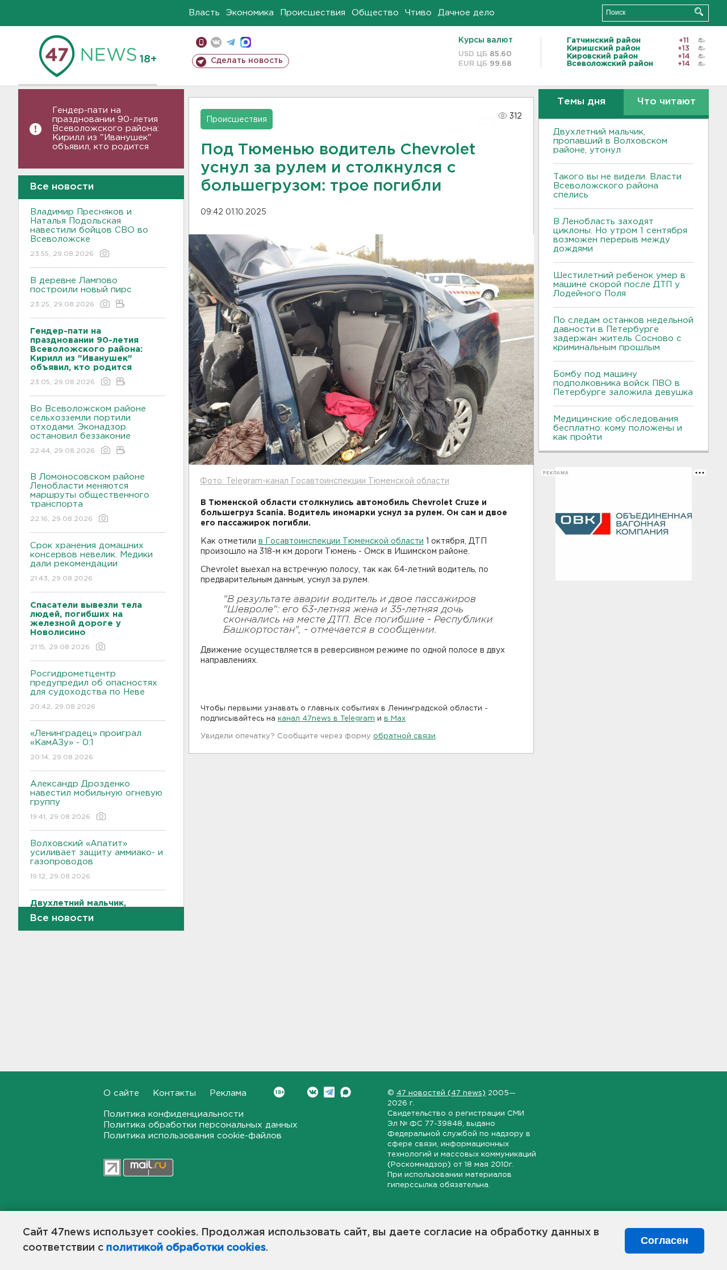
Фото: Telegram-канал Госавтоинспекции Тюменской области (324, 481)
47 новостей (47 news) (441, 1093)
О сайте (121, 1093)
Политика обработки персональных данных (200, 1125)
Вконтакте (312, 1092)
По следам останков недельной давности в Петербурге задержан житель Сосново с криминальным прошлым (623, 334)
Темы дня (581, 102)
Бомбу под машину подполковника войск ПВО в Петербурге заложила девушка (623, 383)
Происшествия (312, 12)
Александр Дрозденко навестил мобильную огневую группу (96, 800)
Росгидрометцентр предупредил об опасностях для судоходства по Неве (93, 690)
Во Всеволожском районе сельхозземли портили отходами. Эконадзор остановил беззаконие (88, 429)
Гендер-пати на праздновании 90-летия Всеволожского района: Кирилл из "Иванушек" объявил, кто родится (105, 128)
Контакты (174, 1093)
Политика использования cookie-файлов (192, 1135)
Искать (699, 11)
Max (345, 1092)
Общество (375, 12)
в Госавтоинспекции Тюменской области (341, 541)
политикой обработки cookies (186, 1247)
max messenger (245, 42)
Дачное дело (466, 12)
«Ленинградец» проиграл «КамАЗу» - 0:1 (85, 745)
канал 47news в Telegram (326, 719)
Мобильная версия (201, 42)
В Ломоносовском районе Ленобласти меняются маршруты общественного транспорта (89, 497)
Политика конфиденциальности (173, 1114)
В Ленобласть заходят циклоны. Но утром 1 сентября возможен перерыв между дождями (620, 235)
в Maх (395, 719)
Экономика (250, 12)
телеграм (230, 42)
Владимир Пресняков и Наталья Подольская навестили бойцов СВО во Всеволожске (89, 232)
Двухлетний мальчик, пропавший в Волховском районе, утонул (610, 141)
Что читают (666, 102)
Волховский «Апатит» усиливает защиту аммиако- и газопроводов (96, 860)
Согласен (664, 1240)
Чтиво (418, 12)
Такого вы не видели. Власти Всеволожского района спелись (617, 186)
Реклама (228, 1093)
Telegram (329, 1092)
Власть (204, 12)
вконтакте (216, 42)
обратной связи (404, 736)
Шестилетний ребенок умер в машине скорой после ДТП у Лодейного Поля (619, 284)
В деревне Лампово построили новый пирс (81, 292)
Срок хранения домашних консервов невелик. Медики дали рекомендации (91, 562)
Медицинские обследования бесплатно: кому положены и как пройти (617, 428)
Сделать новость (247, 60)
